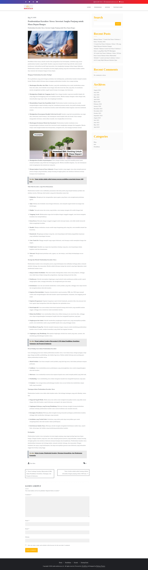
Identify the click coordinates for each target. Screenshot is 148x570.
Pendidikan (97, 146)
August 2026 (97, 90)
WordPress (85, 566)
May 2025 (96, 125)
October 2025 (97, 113)
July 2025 (96, 120)
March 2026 (97, 101)
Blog (95, 142)
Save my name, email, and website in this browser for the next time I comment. (49, 545)
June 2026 (96, 94)
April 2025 (97, 127)
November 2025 (98, 111)
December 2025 (98, 108)
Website (27, 537)
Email (27, 528)
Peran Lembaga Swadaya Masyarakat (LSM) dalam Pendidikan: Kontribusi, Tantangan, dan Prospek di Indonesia (39, 474)
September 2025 (98, 115)
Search (98, 17)
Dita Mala (32, 463)
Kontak (76, 562)
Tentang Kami (84, 562)
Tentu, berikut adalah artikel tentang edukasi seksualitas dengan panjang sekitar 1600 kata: (75, 472)
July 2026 (96, 92)
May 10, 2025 (32, 17)
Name (27, 520)
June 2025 (96, 122)
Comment (28, 494)
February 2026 (98, 104)
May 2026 (96, 97)
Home (60, 562)
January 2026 (97, 106)
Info (95, 144)
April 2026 (97, 99)
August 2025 (97, 118)
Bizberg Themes (100, 566)
